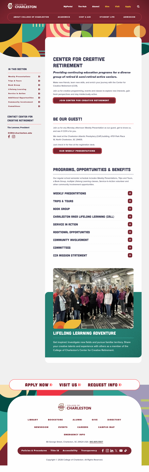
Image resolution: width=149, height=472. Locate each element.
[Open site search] (138, 6)
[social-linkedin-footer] (111, 451)
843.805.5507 (96, 441)
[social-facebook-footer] (102, 451)
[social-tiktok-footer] (125, 451)
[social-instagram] (13, 137)
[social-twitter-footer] (116, 451)
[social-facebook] (9, 137)
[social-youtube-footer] (121, 451)
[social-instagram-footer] (107, 451)
